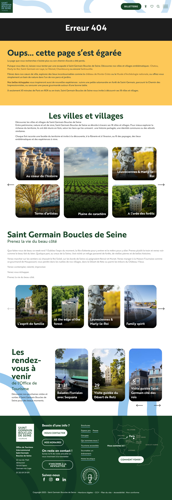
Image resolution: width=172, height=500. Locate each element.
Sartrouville (86, 68)
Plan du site (106, 492)
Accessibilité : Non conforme (126, 492)
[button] (158, 6)
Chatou (154, 65)
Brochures (85, 425)
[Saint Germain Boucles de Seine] (6, 6)
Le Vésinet (50, 68)
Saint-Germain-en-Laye (32, 68)
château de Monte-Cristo (98, 74)
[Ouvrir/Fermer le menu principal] (167, 6)
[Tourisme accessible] (145, 6)
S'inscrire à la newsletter (57, 465)
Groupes (85, 435)
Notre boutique (88, 458)
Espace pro (86, 430)
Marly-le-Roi (13, 68)
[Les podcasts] (90, 476)
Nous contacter (54, 432)
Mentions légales (85, 492)
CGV (97, 492)
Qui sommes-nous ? (90, 440)
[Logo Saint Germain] (25, 433)
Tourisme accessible (90, 445)
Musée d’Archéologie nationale (132, 74)
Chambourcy (62, 68)
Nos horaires (52, 442)
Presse (95, 430)
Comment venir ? (131, 459)
